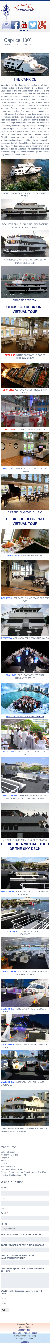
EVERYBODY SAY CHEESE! (25, 716)
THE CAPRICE (25, 79)
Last (2, 1208)
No (5, 1303)
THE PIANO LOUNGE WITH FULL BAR (25, 512)
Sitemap (25, 1341)
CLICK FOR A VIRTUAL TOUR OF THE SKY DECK (25, 846)
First (3, 1198)
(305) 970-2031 (25, 1329)
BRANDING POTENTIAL (25, 300)
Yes (5, 1298)
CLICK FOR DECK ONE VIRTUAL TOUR (25, 309)
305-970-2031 (25, 30)
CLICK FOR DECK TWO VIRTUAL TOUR (25, 521)
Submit (5, 1310)
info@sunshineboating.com (25, 1332)
